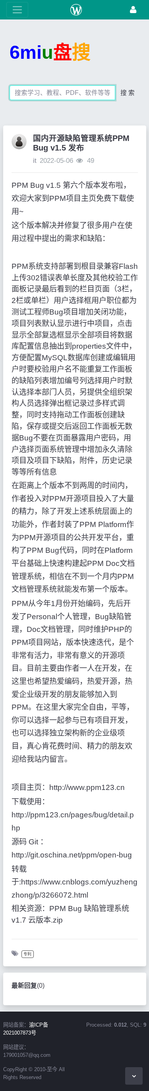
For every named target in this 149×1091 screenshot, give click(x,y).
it (35, 160)
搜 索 (127, 92)
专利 (27, 954)
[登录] (133, 10)
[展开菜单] (17, 9)
